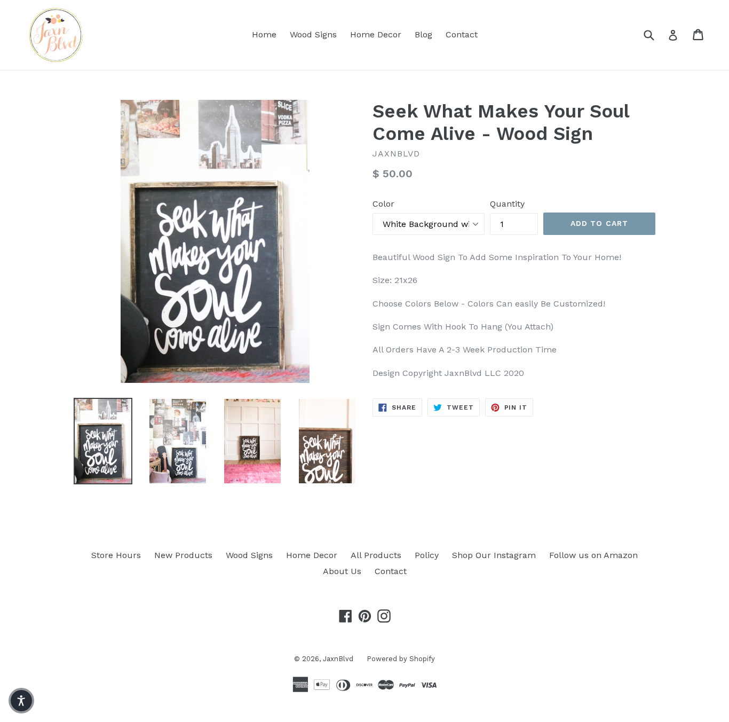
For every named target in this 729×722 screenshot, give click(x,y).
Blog (423, 34)
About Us (342, 571)
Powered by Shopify (401, 659)
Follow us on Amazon (593, 555)
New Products (183, 555)
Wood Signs (313, 34)
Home (264, 34)
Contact (462, 34)
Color (383, 204)
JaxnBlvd (338, 659)
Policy (427, 555)
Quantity (507, 204)
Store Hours (116, 555)
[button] (21, 700)
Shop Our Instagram (494, 555)
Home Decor (375, 34)
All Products (376, 555)
